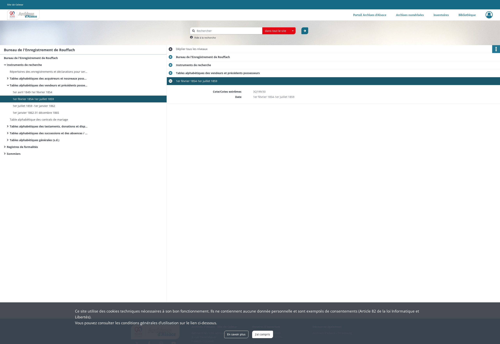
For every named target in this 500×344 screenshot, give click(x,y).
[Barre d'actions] (496, 49)
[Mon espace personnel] (489, 14)
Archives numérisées (410, 15)
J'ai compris (262, 334)
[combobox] (279, 30)
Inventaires (441, 15)
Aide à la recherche (205, 37)
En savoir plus (236, 334)
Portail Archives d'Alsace (369, 15)
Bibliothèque (467, 15)
